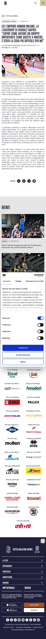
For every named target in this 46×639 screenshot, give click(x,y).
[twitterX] (26, 619)
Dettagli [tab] (18, 281)
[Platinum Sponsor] (33, 375)
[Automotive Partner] (12, 388)
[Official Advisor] (23, 526)
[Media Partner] (12, 498)
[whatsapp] (24, 181)
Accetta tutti (23, 348)
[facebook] (18, 181)
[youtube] (23, 619)
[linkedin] (34, 181)
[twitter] (29, 181)
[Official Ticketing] (33, 457)
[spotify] (38, 619)
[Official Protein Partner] (33, 388)
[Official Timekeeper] (12, 471)
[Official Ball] (12, 443)
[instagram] (11, 619)
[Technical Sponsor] (33, 443)
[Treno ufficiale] (33, 429)
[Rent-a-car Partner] (12, 457)
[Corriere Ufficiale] (33, 484)
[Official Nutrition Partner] (33, 471)
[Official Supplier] (12, 484)
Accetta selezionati (23, 355)
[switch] (40, 325)
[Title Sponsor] (12, 375)
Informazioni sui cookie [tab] (35, 281)
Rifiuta (23, 362)
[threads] (15, 619)
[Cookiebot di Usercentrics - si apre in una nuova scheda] (34, 275)
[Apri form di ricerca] (35, 3)
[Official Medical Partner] (12, 429)
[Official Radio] (33, 512)
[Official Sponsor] (12, 402)
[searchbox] (23, 2)
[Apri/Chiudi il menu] (43, 3)
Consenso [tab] (7, 281)
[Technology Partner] (33, 416)
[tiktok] (30, 619)
